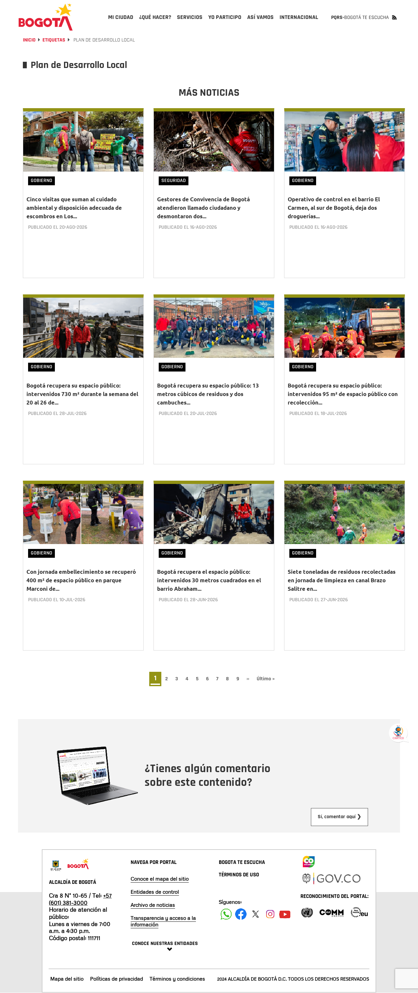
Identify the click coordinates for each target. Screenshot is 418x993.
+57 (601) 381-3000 (80, 899)
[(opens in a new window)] (308, 860)
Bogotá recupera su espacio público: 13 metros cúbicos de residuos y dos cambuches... (208, 394)
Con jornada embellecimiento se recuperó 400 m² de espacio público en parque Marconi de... (81, 580)
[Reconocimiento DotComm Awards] (331, 912)
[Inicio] (45, 17)
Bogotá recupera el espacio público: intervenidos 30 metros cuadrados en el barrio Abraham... (209, 580)
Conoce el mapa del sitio (160, 878)
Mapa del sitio (67, 978)
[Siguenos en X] (255, 914)
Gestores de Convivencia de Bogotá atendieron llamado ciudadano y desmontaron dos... (203, 208)
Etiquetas (53, 40)
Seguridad (173, 180)
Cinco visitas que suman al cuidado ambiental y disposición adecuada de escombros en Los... (74, 208)
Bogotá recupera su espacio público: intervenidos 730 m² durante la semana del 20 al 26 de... (82, 394)
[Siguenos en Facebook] (226, 914)
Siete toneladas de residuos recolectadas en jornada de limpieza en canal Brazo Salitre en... (341, 580)
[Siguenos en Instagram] (270, 914)
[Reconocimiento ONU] (307, 912)
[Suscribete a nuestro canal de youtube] (285, 914)
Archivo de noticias (153, 905)
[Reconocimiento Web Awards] (359, 912)
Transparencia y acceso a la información (163, 921)
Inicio (29, 40)
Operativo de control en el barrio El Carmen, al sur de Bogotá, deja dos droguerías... (334, 208)
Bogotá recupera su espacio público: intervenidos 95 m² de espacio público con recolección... (343, 394)
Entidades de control (155, 891)
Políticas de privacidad (116, 978)
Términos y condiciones (177, 978)
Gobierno (41, 180)
